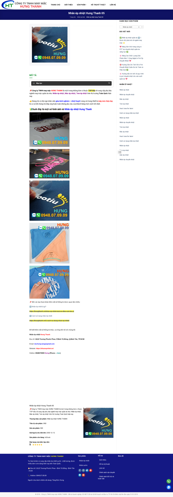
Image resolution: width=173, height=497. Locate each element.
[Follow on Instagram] (83, 470)
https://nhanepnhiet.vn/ (45, 348)
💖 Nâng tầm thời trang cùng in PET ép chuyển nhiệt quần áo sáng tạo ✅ (130, 49)
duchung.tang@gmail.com (44, 344)
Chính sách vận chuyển (107, 472)
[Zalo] (168, 487)
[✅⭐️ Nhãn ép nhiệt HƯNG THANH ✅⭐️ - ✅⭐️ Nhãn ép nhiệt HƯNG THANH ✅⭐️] (24, 4)
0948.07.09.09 (41, 475)
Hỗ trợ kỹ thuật (98, 5)
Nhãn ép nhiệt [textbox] (130, 27)
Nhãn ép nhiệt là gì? (39, 306)
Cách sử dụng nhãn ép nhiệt (129, 113)
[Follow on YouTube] (83, 475)
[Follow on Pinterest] (90, 470)
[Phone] (168, 481)
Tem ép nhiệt (124, 104)
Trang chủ (55, 5)
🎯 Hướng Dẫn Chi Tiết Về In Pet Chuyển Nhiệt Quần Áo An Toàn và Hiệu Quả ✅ (131, 67)
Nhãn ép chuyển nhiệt (127, 95)
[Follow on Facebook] (79, 470)
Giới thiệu (68, 5)
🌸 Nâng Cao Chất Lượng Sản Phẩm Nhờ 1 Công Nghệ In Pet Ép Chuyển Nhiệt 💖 (131, 58)
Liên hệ (113, 5)
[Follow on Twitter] (87, 470)
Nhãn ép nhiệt (81, 17)
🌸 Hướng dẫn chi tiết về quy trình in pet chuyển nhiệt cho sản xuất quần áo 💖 (132, 76)
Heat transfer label (126, 108)
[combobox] (132, 27)
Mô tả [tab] (32, 75)
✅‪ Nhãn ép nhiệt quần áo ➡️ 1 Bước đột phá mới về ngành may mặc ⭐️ (131, 40)
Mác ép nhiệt (124, 99)
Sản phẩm (81, 5)
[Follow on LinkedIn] (79, 475)
